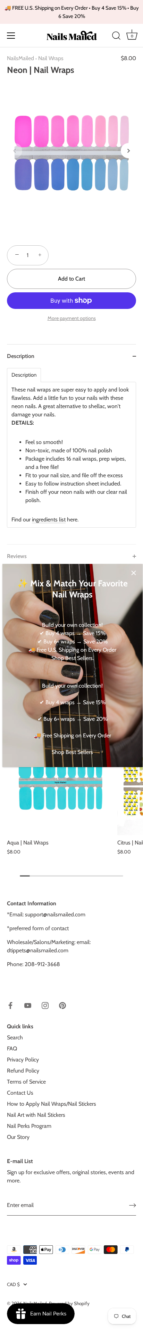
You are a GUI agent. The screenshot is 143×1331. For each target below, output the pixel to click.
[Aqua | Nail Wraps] (60, 782)
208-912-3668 (42, 964)
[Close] (133, 572)
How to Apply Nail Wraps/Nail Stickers (51, 1104)
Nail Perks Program (29, 1126)
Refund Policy (23, 1070)
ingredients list (49, 519)
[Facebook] (10, 1005)
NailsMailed (20, 58)
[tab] (71, 456)
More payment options (72, 318)
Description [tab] (20, 356)
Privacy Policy (23, 1059)
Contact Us (20, 1092)
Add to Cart (71, 278)
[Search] (116, 36)
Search (15, 1037)
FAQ (12, 1048)
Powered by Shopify (69, 1303)
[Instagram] (45, 1005)
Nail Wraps (51, 58)
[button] (14, 150)
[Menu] (11, 35)
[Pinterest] (62, 1005)
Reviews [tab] (17, 556)
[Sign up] (132, 1205)
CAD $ (13, 1284)
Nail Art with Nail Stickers (36, 1115)
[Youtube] (27, 1005)
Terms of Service (26, 1081)
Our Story (18, 1137)
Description (23, 375)
